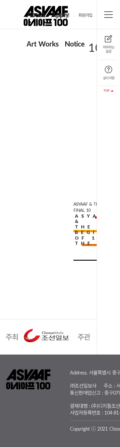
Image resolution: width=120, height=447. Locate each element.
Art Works (43, 43)
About (36, 14)
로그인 (64, 15)
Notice (74, 43)
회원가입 (85, 15)
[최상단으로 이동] (108, 90)
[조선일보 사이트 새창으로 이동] (46, 335)
